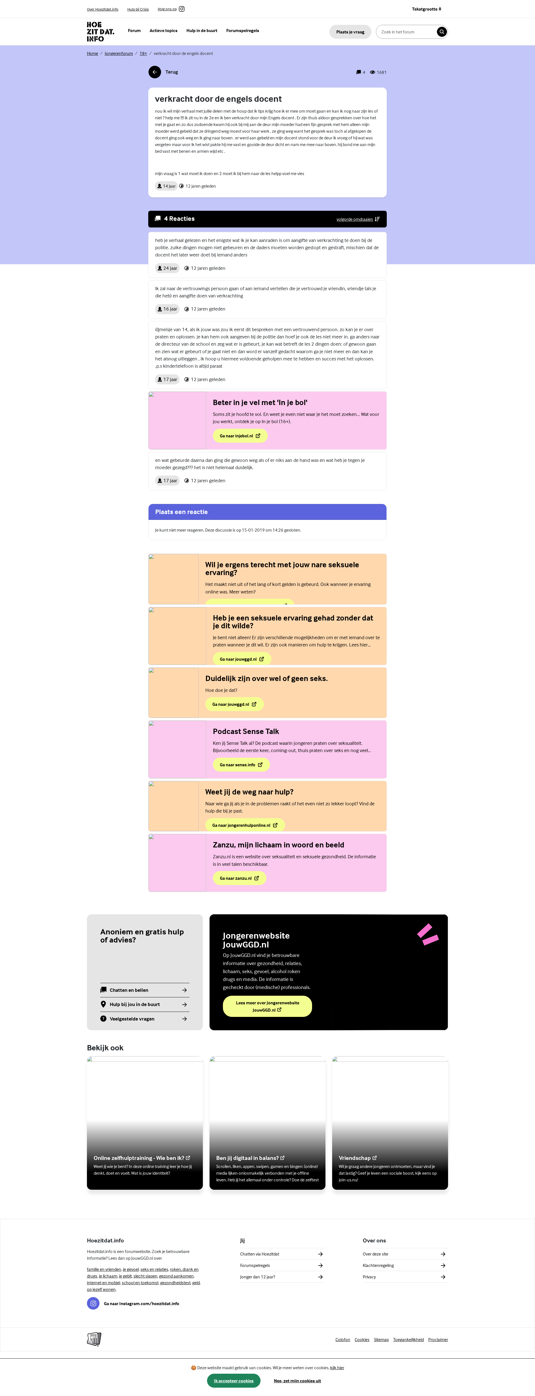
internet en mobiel (103, 1282)
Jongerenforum (119, 53)
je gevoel (131, 1269)
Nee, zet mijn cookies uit (297, 1380)
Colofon (342, 1339)
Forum (134, 30)
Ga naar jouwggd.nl (245, 660)
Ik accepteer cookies (234, 1380)
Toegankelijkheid (408, 1339)
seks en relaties (154, 1269)
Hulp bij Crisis (138, 9)
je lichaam (108, 1276)
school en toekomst (140, 1282)
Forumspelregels (242, 30)
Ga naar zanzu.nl (243, 879)
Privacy (369, 1276)
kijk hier (337, 1367)
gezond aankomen (176, 1276)
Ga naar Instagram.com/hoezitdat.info (141, 1303)
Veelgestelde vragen (132, 1019)
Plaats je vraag (350, 32)
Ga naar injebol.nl (244, 437)
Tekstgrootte (424, 9)
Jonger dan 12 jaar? (257, 1276)
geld (196, 1282)
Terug (163, 74)
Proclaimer (438, 1339)
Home (92, 53)
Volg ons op (167, 9)
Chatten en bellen (129, 990)
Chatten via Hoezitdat (259, 1254)
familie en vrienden (104, 1269)
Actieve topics (163, 30)
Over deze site (375, 1254)
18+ (143, 53)
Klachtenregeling (378, 1265)
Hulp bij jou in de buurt (135, 1004)
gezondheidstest (175, 1282)
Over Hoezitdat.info (102, 9)
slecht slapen (145, 1276)
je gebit (125, 1276)
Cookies (362, 1339)
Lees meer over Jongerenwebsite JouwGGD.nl (268, 1006)
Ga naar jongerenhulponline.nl (241, 826)
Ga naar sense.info (243, 766)
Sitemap (381, 1339)
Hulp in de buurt (201, 30)
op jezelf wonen (101, 1289)
